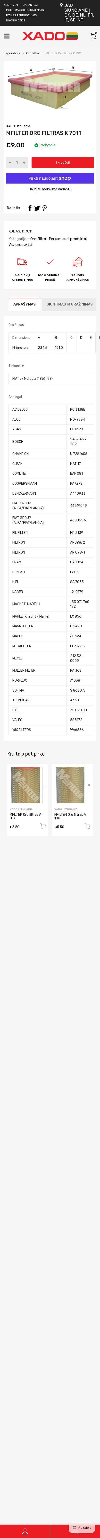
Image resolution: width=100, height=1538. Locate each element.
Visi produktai (20, 244)
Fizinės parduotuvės (21, 15)
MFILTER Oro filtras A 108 (70, 816)
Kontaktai (11, 5)
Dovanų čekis (15, 20)
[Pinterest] (44, 208)
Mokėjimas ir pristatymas (25, 10)
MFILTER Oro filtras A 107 (25, 816)
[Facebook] (30, 208)
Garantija (30, 5)
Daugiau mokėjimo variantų (50, 189)
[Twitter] (37, 208)
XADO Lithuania (18, 126)
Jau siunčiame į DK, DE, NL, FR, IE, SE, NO (79, 12)
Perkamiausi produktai (67, 239)
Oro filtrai (38, 239)
